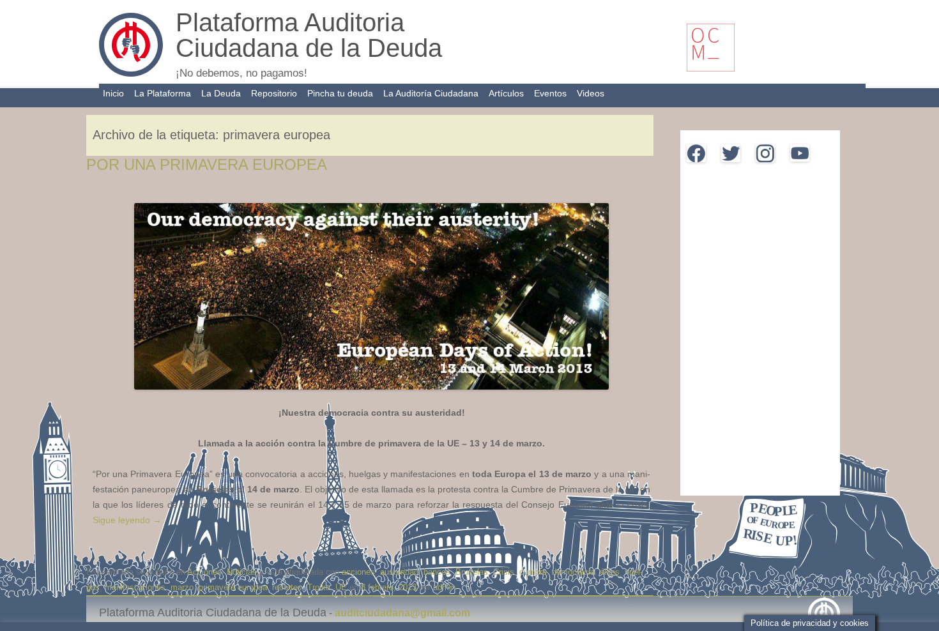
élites (610, 572)
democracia (573, 572)
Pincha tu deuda (340, 93)
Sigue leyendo (127, 520)
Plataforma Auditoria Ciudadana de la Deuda (309, 35)
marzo (182, 587)
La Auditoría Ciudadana (430, 93)
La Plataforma (162, 93)
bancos (437, 572)
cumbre (533, 572)
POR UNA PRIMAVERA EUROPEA (206, 164)
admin (444, 587)
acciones (358, 572)
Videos (590, 93)
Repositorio (274, 93)
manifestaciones (135, 587)
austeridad (399, 572)
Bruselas (471, 572)
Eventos (550, 93)
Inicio (113, 93)
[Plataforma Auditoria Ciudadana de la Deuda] (131, 73)
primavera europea (233, 587)
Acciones (204, 572)
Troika (318, 587)
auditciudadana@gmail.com (402, 612)
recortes (287, 587)
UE (341, 587)
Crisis (503, 572)
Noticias (242, 572)
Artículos (506, 93)
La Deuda (221, 93)
